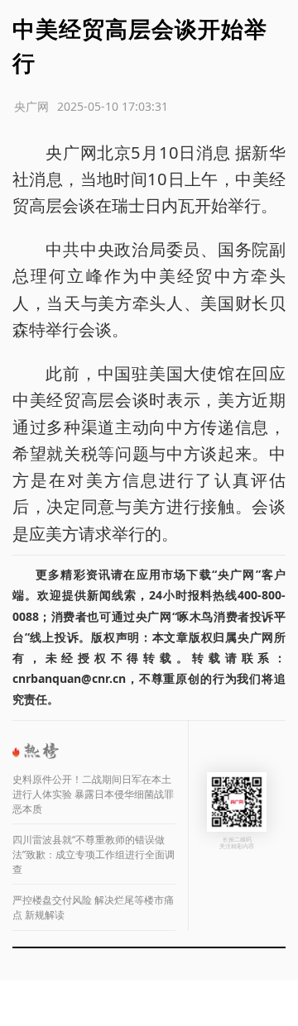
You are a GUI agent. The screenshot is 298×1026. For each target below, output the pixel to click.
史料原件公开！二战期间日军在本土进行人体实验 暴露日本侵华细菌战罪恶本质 (93, 794)
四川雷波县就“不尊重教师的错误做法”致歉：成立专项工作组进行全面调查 (93, 854)
